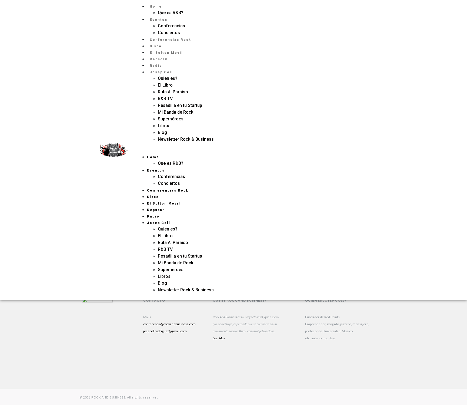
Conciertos (169, 32)
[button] (242, 150)
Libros (164, 125)
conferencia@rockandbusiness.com (169, 324)
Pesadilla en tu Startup (180, 105)
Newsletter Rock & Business (186, 139)
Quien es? (167, 78)
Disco (156, 46)
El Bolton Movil (166, 53)
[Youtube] (184, 352)
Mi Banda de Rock (175, 112)
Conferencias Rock (170, 40)
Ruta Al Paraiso (173, 91)
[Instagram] (371, 143)
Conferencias (171, 25)
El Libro (165, 85)
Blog (162, 132)
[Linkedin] (150, 352)
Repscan (159, 59)
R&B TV (165, 98)
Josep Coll (161, 72)
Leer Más (219, 338)
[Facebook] (150, 366)
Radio (156, 66)
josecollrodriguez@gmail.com (165, 331)
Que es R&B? (170, 12)
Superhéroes (171, 118)
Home (156, 6)
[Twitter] (371, 157)
